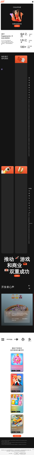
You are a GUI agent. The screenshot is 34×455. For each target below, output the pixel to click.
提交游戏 (17, 25)
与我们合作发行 (17, 435)
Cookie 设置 (10, 453)
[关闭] (33, 449)
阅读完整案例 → (25, 318)
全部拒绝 (16, 453)
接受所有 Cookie (22, 453)
